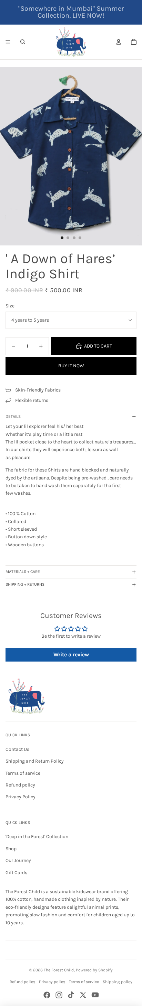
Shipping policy (117, 981)
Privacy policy (52, 981)
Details (13, 416)
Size (10, 306)
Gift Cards (16, 872)
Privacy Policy (21, 797)
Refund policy (20, 785)
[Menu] (8, 42)
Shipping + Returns (25, 584)
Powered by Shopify (94, 970)
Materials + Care (23, 571)
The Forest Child (59, 970)
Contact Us (17, 749)
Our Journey (18, 860)
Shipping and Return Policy (35, 761)
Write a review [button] (71, 654)
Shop (11, 849)
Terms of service (23, 773)
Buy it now (71, 366)
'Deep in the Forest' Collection (37, 836)
